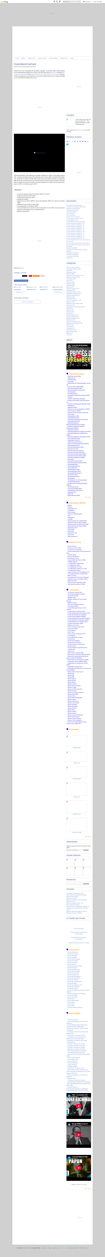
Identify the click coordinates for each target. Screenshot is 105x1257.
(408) (74, 303)
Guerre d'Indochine (70, 215)
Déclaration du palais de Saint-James (77, 1040)
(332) (69, 308)
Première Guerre (31, 58)
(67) (70, 328)
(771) (72, 288)
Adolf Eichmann (77, 814)
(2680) (70, 274)
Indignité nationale (72, 1066)
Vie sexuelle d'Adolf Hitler (72, 256)
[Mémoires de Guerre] (70, 123)
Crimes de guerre (72, 1064)
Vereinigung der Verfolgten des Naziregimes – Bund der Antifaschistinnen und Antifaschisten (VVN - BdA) (78, 1083)
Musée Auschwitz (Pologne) (72, 904)
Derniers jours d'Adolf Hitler (73, 208)
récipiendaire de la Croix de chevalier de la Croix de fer (45, 74)
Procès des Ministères (73, 986)
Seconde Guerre (64, 58)
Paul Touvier (77, 797)
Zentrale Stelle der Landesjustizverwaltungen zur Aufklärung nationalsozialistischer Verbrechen (77, 1088)
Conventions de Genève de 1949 (76, 1035)
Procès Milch (71, 1004)
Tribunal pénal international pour (78, 937)
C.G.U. (62, 1248)
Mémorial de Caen (70, 901)
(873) (70, 287)
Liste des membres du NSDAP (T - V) (75, 236)
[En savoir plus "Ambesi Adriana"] (79, 871)
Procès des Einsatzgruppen (75, 981)
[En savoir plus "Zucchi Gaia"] (70, 871)
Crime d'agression (72, 1061)
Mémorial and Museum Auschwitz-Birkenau (76, 899)
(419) (70, 301)
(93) (70, 325)
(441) (73, 300)
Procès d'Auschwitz (73, 952)
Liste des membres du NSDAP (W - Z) (75, 238)
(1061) (71, 278)
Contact (72, 58)
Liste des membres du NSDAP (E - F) (75, 226)
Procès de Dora (72, 964)
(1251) (75, 275)
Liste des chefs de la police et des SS (75, 218)
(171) (72, 315)
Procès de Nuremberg (79, 928)
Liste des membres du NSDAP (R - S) (75, 234)
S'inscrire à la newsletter (21, 280)
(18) (69, 333)
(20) (71, 331)
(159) (72, 318)
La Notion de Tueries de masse (76, 1068)
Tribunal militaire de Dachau (75, 1007)
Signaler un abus (56, 1248)
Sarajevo (23, 58)
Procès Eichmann (72, 967)
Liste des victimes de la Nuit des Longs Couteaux (77, 243)
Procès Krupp (71, 1002)
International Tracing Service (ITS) (74, 893)
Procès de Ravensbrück (74, 978)
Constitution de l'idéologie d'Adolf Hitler (76, 206)
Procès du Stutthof (72, 997)
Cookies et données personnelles (72, 1248)
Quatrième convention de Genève (76, 1049)
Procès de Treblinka (73, 979)
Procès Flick (71, 998)
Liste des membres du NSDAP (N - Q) (75, 233)
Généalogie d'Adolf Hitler (72, 210)
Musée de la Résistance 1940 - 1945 (74, 903)
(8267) (73, 269)
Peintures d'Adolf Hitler (72, 248)
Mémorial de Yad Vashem (72, 896)
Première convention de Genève (76, 1044)
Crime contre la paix (73, 1059)
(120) (74, 323)
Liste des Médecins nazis (72, 220)
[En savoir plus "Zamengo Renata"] (70, 863)
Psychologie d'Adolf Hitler (72, 253)
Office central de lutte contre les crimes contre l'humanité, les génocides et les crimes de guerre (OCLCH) (78, 1071)
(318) (70, 311)
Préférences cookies (84, 1248)
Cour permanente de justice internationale (79, 1054)
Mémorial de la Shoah (71, 898)
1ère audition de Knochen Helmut (74, 205)
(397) (70, 305)
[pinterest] (60, 2)
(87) (70, 326)
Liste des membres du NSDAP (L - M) (75, 231)
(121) (73, 321)
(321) (70, 310)
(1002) (70, 282)
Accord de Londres (73, 1019)
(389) (75, 306)
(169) (72, 316)
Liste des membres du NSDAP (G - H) (75, 228)
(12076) (72, 267)
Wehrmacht (54, 72)
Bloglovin (67, 144)
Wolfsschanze (69, 257)
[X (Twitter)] (57, 2)
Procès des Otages (73, 988)
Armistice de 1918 (42, 58)
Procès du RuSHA (72, 995)
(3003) (71, 272)
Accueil (17, 58)
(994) (70, 283)
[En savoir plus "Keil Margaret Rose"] (87, 871)
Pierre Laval (77, 762)
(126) (70, 320)
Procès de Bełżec (72, 957)
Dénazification (71, 1042)
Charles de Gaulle (76, 832)
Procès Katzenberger (73, 1000)
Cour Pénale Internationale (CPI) (76, 1052)
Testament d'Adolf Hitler (72, 254)
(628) (73, 293)
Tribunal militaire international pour (78, 932)
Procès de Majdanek (73, 974)
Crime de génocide (73, 1063)
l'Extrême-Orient (79, 934)
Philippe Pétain (77, 747)
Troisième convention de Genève (76, 1047)
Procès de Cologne (73, 960)
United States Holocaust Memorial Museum (76, 895)
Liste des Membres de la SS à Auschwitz (75, 221)
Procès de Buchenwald (74, 959)
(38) (71, 329)
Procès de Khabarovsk (74, 969)
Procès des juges (72, 983)
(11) (69, 334)
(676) (73, 292)
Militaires (22, 268)
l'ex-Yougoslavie (79, 939)
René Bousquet (77, 778)
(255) (69, 313)
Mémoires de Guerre (79, 130)
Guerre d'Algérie (70, 213)
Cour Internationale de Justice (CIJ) (77, 1050)
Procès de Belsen (72, 955)
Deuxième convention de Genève (76, 1045)
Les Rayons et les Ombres (81, 1184)
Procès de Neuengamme (74, 976)
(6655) (69, 270)
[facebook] (54, 2)
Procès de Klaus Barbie (74, 971)
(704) (70, 290)
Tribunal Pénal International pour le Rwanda (78, 942)
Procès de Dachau (72, 962)
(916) (70, 285)
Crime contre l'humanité (74, 1057)
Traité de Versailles (53, 58)
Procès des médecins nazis (75, 966)
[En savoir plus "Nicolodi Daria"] (79, 863)
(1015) (69, 280)
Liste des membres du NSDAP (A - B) (75, 223)
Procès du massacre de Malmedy (76, 993)
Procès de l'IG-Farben (73, 973)
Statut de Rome (72, 1078)
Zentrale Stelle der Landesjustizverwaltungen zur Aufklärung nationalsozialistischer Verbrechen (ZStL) (77, 908)
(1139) (73, 277)
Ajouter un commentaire (27, 301)
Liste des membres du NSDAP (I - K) (75, 230)
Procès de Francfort (73, 954)
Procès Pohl (71, 1005)
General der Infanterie (71, 211)
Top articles (44, 1248)
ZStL (86, 1090)
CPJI (68, 1056)
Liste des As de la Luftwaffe (73, 216)
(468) (70, 297)
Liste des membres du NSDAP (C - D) (75, 225)
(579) (73, 295)
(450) (71, 298)
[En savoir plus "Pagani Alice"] (87, 863)
